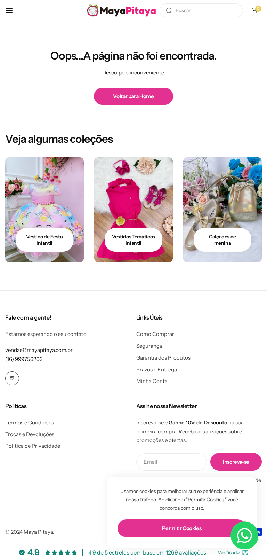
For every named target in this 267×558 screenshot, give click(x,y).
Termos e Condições (29, 422)
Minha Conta (152, 381)
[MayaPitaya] (121, 10)
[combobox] (201, 10)
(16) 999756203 (24, 359)
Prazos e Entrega (156, 369)
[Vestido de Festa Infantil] (44, 209)
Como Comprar (155, 334)
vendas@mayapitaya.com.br (39, 350)
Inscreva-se (236, 461)
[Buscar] (169, 10)
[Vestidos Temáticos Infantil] (133, 209)
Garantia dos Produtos (163, 357)
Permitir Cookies (181, 528)
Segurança (149, 346)
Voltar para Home (133, 96)
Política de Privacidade (32, 445)
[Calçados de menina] (222, 209)
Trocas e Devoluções (29, 434)
